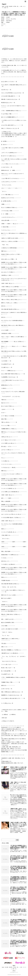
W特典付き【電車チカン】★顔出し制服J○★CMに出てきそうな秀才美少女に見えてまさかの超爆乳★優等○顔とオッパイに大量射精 (18, 769)
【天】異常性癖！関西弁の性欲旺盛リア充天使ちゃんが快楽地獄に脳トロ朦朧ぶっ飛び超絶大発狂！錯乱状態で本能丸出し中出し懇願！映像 (18, 868)
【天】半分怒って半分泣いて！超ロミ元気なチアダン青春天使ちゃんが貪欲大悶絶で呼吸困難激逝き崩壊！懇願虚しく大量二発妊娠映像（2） (18, 857)
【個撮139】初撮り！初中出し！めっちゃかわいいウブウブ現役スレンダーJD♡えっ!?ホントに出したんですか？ (18, 810)
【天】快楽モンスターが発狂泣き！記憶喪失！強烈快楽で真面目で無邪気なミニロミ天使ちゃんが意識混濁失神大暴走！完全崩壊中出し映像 (18, 888)
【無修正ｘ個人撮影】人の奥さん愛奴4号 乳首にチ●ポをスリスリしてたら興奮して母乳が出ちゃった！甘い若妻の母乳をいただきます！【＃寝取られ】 (18, 824)
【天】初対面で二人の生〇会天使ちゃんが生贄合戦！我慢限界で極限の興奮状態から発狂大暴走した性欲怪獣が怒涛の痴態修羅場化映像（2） (18, 942)
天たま (8, 19)
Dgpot (4, 4)
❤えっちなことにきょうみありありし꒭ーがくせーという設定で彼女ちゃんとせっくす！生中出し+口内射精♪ (18, 796)
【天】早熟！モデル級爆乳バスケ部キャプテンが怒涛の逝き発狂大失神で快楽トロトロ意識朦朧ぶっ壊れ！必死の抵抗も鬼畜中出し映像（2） (18, 911)
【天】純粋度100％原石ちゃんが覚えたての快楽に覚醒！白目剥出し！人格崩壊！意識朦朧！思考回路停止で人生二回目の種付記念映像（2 (18, 900)
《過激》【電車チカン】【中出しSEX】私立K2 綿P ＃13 (18, 783)
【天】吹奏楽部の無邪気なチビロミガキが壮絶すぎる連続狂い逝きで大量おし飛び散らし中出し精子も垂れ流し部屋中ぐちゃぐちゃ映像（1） (18, 931)
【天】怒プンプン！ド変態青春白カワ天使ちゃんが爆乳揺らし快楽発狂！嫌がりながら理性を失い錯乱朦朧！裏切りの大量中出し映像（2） (13, 13)
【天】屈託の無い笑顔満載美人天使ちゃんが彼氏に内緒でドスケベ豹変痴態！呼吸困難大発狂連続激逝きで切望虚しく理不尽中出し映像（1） (18, 921)
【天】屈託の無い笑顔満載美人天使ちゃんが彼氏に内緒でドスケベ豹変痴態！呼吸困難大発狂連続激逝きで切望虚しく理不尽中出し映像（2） (18, 847)
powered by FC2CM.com (16, 974)
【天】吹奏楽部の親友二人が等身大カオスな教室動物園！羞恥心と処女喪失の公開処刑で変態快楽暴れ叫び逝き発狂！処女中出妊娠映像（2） (18, 878)
